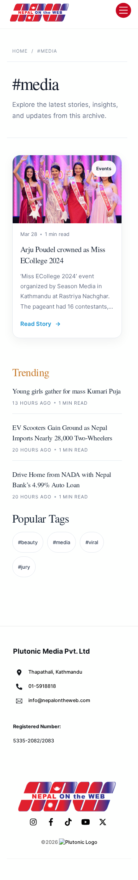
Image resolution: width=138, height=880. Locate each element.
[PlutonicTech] (78, 842)
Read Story (40, 323)
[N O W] (40, 20)
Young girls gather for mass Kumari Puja (66, 390)
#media (61, 542)
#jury (24, 567)
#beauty (28, 542)
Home (20, 51)
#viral (91, 542)
